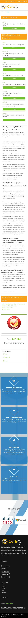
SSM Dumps (4, 568)
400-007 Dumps (5, 577)
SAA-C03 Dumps (5, 574)
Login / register (21, 1)
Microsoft (7, 357)
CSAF (4, 82)
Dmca (3, 590)
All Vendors (4, 586)
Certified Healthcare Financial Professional (14, 304)
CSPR (4, 62)
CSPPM (5, 91)
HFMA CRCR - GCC (8, 308)
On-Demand (14, 47)
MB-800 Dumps (5, 566)
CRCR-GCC (5, 51)
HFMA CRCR (6, 309)
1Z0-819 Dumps (5, 571)
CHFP (4, 22)
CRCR (4, 73)
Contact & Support (10, 1)
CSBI (4, 42)
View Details (14, 28)
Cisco (6, 354)
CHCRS (4, 113)
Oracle (6, 361)
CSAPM (5, 102)
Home (2, 12)
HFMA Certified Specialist (9, 306)
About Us (4, 588)
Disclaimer (4, 592)
